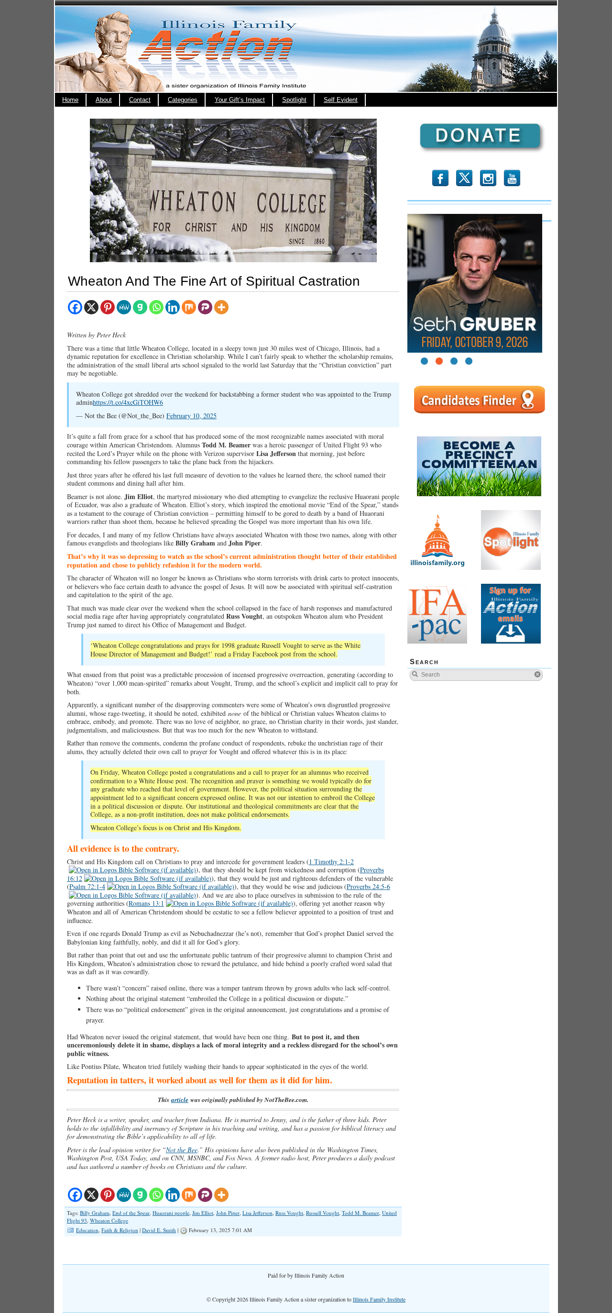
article (179, 1099)
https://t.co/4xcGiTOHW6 (128, 402)
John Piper (228, 1212)
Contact (140, 100)
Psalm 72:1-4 (87, 886)
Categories (182, 100)
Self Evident (341, 100)
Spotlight (294, 100)
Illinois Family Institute (379, 1299)
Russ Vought (289, 1212)
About (104, 100)
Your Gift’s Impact (240, 100)
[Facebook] (75, 307)
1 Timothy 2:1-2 (331, 861)
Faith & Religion (119, 1230)
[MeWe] (124, 307)
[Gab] (140, 307)
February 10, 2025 (191, 415)
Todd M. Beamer (360, 1212)
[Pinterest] (107, 307)
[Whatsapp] (156, 307)
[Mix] (189, 307)
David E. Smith (159, 1230)
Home (70, 100)
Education (87, 1230)
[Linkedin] (172, 307)
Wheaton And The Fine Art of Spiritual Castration (214, 281)
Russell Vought (322, 1212)
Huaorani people (171, 1212)
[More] (221, 307)
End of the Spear (131, 1212)
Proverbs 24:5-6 (368, 886)
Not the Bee (181, 1149)
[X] (91, 307)
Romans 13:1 (146, 903)
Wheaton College (109, 1220)
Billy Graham (94, 1212)
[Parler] (205, 307)
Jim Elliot (202, 1212)
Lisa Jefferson (257, 1212)
